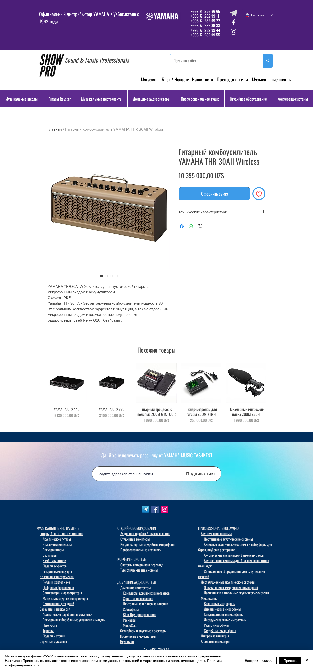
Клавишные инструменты (57, 576)
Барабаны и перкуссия (55, 609)
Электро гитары (53, 549)
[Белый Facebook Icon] (233, 22)
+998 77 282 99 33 (205, 25)
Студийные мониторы (135, 539)
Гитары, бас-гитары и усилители (61, 533)
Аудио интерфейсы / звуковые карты (145, 533)
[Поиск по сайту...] (268, 61)
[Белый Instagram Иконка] (233, 31)
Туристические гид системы (139, 570)
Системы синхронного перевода (141, 564)
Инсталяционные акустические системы (228, 582)
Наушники (127, 641)
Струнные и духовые (53, 641)
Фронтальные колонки (138, 598)
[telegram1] (145, 509)
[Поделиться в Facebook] (182, 226)
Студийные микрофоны (220, 630)
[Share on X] (200, 226)
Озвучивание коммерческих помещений (231, 587)
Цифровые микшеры (215, 635)
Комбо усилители (54, 560)
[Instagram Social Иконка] (164, 509)
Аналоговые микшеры (215, 641)
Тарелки (48, 630)
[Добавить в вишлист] (258, 193)
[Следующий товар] (273, 382)
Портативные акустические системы (228, 539)
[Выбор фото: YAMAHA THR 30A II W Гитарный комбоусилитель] (101, 275)
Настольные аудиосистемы (138, 636)
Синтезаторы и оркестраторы (62, 592)
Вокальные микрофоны (219, 603)
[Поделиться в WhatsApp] (191, 226)
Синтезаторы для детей (58, 603)
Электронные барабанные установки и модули (74, 619)
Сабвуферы (131, 609)
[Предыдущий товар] (40, 382)
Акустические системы (216, 533)
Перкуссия (50, 625)
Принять (290, 660)
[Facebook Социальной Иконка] (155, 509)
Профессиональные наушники (140, 549)
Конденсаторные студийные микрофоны (147, 544)
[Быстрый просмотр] (67, 383)
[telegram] (233, 13)
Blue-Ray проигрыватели (139, 614)
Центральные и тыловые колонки (145, 603)
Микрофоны (209, 598)
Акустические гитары (57, 539)
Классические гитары (57, 544)
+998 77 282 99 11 (205, 16)
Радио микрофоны (216, 625)
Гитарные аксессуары (57, 571)
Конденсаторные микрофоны (223, 614)
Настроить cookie (258, 660)
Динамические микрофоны (222, 609)
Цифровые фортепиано (58, 587)
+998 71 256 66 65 (205, 11)
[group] (156, 395)
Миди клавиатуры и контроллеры (65, 598)
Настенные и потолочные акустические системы (236, 592)
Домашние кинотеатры (135, 587)
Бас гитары (50, 555)
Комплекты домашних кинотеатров (146, 593)
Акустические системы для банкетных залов (234, 555)
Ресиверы (129, 620)
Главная (55, 129)
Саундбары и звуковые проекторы (143, 630)
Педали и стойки (54, 635)
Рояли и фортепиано (56, 582)
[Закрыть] (307, 660)
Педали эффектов (55, 565)
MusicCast (130, 625)
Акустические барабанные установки (67, 614)
